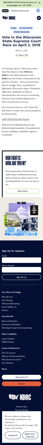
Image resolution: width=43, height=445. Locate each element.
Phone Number (8, 265)
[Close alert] (40, 4)
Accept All (12, 435)
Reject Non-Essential (30, 435)
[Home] (21, 397)
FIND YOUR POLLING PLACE (15, 119)
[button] (39, 17)
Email (4, 256)
